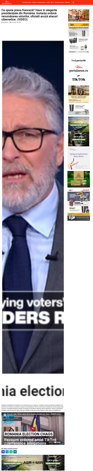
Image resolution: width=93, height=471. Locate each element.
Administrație (41, 2)
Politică (34, 2)
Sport (52, 2)
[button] (3, 451)
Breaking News (27, 2)
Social (48, 2)
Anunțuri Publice (59, 2)
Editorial (67, 2)
